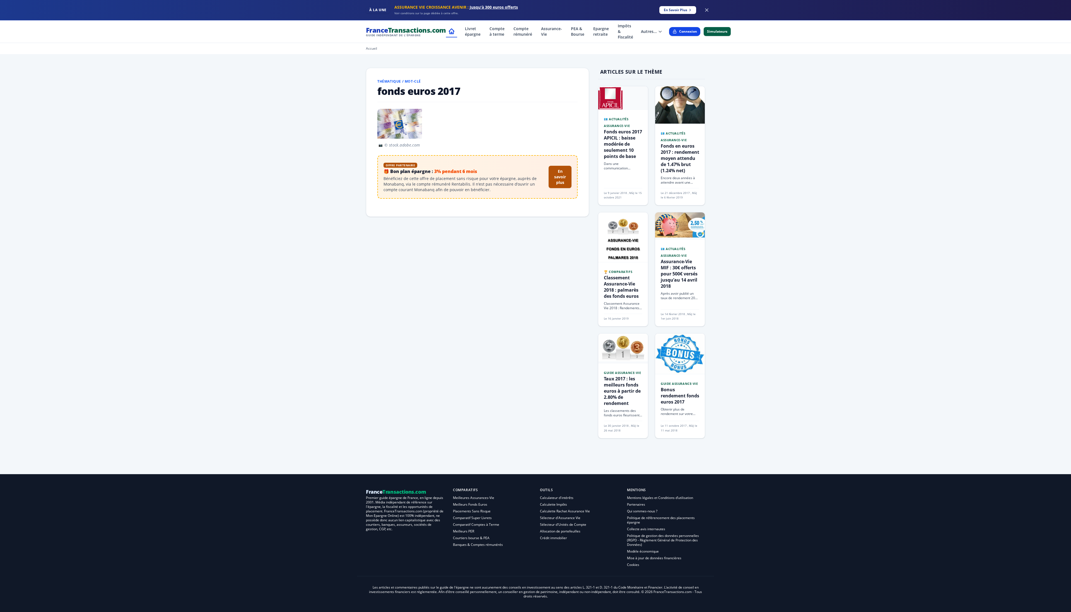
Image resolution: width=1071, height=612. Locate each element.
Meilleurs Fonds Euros (470, 504)
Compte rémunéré (522, 31)
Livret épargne (473, 31)
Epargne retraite (601, 31)
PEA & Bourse (577, 31)
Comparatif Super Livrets (472, 517)
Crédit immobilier (553, 538)
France (406, 31)
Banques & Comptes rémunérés (478, 544)
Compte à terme (497, 31)
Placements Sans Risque (472, 511)
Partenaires (636, 504)
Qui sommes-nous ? (642, 511)
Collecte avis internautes (646, 529)
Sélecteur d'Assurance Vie (560, 517)
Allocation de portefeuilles (560, 531)
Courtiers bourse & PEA (471, 538)
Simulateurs (717, 31)
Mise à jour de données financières (654, 558)
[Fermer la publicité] (707, 10)
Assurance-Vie (551, 31)
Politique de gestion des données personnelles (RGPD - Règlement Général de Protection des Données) (663, 540)
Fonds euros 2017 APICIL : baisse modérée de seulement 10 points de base (623, 144)
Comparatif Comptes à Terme (476, 524)
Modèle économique (643, 551)
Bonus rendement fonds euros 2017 (680, 396)
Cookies (633, 564)
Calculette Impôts (553, 504)
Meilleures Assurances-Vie (473, 497)
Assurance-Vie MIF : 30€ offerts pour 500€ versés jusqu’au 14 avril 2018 (679, 273)
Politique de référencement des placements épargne (661, 520)
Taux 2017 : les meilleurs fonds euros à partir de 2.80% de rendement (622, 391)
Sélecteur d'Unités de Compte (563, 524)
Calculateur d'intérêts (556, 497)
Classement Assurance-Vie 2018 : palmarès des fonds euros (621, 287)
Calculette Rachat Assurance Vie (565, 511)
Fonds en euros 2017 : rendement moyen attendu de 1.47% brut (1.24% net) (680, 158)
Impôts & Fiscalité (625, 31)
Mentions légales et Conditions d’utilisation (660, 497)
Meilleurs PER (463, 531)
